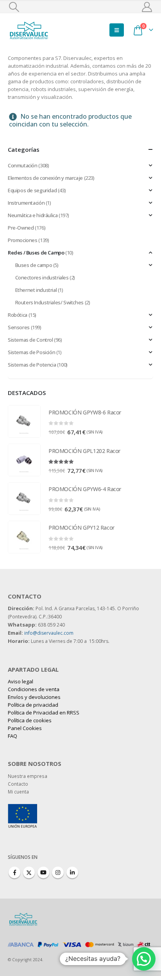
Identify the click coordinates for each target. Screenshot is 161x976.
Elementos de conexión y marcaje (45, 177)
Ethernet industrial (36, 289)
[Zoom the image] (22, 808)
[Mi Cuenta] (147, 7)
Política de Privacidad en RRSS (43, 712)
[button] (14, 7)
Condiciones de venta (33, 689)
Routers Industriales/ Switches (49, 302)
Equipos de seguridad (32, 190)
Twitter (29, 872)
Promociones (23, 240)
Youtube (43, 872)
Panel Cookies (25, 728)
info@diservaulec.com (48, 633)
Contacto (18, 784)
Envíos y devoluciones (34, 696)
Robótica (17, 314)
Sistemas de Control (30, 339)
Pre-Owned (21, 227)
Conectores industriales (42, 277)
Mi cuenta (18, 791)
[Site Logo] (29, 29)
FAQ (12, 735)
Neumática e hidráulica (32, 215)
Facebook (14, 872)
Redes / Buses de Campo (36, 252)
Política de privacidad (33, 704)
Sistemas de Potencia (32, 364)
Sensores (19, 327)
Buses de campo (33, 265)
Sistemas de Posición (31, 352)
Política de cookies (30, 720)
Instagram (58, 872)
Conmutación (23, 165)
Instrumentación (26, 202)
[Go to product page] (24, 421)
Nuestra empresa (27, 776)
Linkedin (72, 872)
